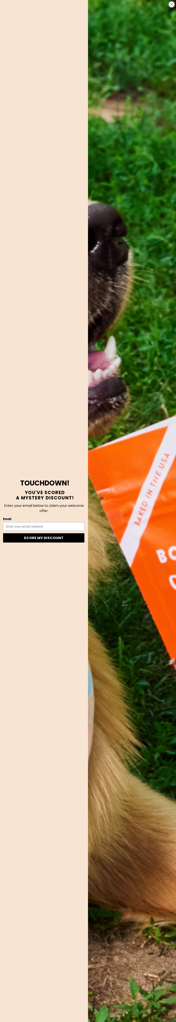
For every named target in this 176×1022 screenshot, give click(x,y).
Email (7, 519)
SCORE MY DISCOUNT (44, 537)
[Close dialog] (172, 4)
